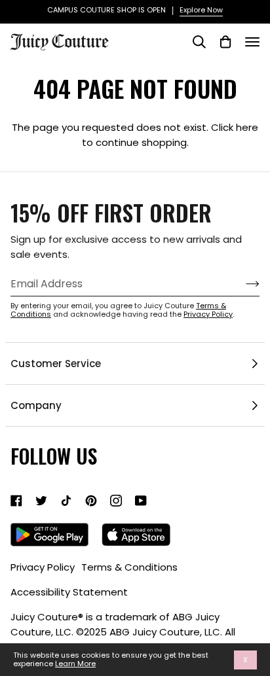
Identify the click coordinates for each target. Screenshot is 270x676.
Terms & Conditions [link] (129, 567)
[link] (16, 501)
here (247, 127)
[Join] (242, 284)
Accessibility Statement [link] (69, 592)
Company (36, 405)
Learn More (75, 664)
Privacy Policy (208, 314)
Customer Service (55, 363)
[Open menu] (252, 41)
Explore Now (201, 10)
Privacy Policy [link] (42, 567)
